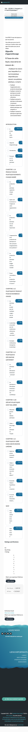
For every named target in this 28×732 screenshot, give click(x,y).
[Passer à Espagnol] (16, 728)
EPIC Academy (9, 715)
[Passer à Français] (14, 728)
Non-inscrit (14, 15)
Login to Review (10, 581)
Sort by (18, 588)
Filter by (17, 591)
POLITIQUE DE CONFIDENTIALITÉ (11, 717)
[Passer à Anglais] (11, 728)
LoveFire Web (20, 725)
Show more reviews (9, 613)
